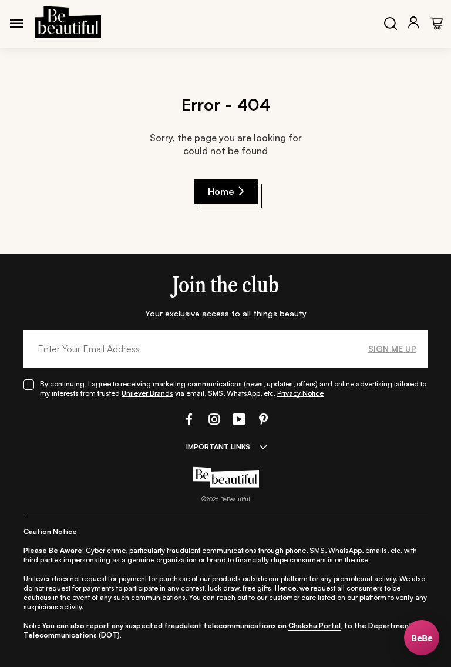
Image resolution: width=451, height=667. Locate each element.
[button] (188, 419)
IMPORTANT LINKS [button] (218, 446)
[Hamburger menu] (16, 23)
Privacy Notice (300, 393)
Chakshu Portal (314, 625)
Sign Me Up (392, 348)
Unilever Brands (147, 393)
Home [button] (221, 191)
